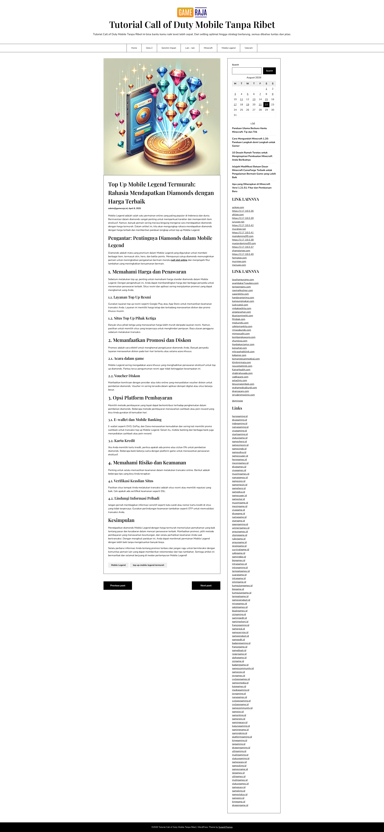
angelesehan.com (241, 312)
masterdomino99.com (244, 243)
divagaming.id (239, 420)
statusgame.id (239, 438)
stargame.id (238, 520)
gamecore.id (238, 481)
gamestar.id (238, 499)
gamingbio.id (239, 556)
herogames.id (239, 459)
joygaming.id (239, 693)
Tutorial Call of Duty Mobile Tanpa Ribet (192, 24)
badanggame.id (240, 664)
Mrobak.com (238, 319)
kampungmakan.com (243, 301)
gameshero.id (239, 441)
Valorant (249, 48)
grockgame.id (239, 546)
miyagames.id (239, 603)
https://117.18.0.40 (243, 254)
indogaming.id (239, 423)
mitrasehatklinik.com (243, 351)
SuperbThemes (226, 827)
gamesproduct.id (241, 600)
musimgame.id (240, 502)
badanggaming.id (241, 643)
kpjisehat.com (239, 348)
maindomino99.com (243, 236)
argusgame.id (239, 542)
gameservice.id (240, 632)
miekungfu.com (240, 322)
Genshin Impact (169, 48)
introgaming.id (240, 567)
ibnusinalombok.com (243, 384)
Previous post (117, 585)
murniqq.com (239, 261)
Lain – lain (190, 48)
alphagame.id (239, 657)
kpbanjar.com (239, 355)
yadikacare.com (240, 376)
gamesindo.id (239, 448)
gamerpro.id (238, 718)
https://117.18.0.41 (243, 232)
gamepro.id (238, 798)
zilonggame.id (239, 535)
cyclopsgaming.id (241, 700)
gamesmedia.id (240, 682)
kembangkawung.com (243, 337)
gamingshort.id (240, 621)
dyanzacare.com (240, 391)
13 (253, 99)
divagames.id (239, 466)
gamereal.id (238, 628)
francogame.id (239, 646)
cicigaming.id (239, 614)
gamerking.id (239, 715)
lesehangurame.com (243, 279)
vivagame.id (238, 510)
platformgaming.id (242, 737)
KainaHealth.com (241, 369)
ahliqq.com (238, 214)
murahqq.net (239, 229)
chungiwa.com (239, 340)
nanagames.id (239, 697)
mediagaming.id (240, 690)
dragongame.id (240, 805)
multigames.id (240, 780)
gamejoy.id (238, 711)
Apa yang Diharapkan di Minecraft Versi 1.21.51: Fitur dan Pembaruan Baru (252, 187)
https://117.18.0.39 (243, 218)
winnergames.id (240, 528)
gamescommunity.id (243, 668)
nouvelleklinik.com (242, 366)
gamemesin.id (239, 484)
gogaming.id (238, 744)
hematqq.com (239, 257)
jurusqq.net (238, 221)
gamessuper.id (240, 456)
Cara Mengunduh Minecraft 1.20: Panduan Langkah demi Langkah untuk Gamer (253, 142)
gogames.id (238, 773)
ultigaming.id (239, 751)
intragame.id (239, 578)
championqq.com (241, 250)
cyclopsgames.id (241, 679)
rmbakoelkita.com (241, 308)
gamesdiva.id (239, 452)
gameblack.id (239, 650)
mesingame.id (239, 506)
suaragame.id (239, 574)
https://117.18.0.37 (243, 247)
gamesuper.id (239, 495)
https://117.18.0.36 (243, 211)
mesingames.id (240, 463)
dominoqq (237, 400)
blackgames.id (239, 610)
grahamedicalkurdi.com (244, 387)
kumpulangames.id (242, 585)
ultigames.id (238, 776)
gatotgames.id (240, 607)
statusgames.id (240, 783)
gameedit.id (238, 639)
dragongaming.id (241, 747)
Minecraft (208, 48)
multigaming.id (240, 755)
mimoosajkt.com (241, 333)
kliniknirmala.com (241, 362)
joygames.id (238, 675)
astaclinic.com (239, 380)
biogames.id (238, 560)
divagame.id (238, 513)
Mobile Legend (229, 48)
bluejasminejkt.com (242, 315)
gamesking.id (239, 765)
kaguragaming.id (241, 726)
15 (266, 99)
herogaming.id (240, 416)
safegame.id (238, 553)
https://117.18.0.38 (243, 239)
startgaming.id (240, 434)
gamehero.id (239, 488)
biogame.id (238, 589)
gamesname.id (240, 769)
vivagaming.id (239, 430)
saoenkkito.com (240, 294)
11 (241, 99)
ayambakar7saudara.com (245, 283)
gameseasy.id (239, 762)
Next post (206, 585)
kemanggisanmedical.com (246, 358)
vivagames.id (239, 470)
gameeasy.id (238, 787)
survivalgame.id (240, 549)
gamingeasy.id (239, 722)
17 (235, 104)
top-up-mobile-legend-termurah (148, 565)
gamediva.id (238, 492)
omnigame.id (239, 582)
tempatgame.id (240, 596)
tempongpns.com (241, 286)
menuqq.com (239, 265)
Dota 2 (149, 48)
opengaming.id (240, 524)
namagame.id (239, 517)
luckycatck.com (240, 304)
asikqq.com (238, 207)
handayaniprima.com (243, 297)
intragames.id (239, 564)
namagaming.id (240, 427)
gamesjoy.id (238, 672)
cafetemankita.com (242, 326)
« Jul (252, 123)
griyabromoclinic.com (243, 394)
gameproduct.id (240, 636)
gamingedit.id (239, 618)
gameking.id (238, 791)
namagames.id (240, 477)
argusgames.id (240, 531)
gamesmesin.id (240, 445)
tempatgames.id (241, 571)
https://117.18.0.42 (243, 225)
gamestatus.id (239, 794)
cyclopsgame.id (240, 704)
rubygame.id (238, 538)
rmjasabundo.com (241, 330)
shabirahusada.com (242, 373)
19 (247, 104)
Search (235, 64)
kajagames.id (239, 686)
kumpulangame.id (241, 592)
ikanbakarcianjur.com (243, 344)
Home (134, 48)
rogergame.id (239, 654)
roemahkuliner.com (242, 290)
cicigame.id (238, 661)
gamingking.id (239, 733)
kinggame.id (238, 801)
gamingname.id (240, 729)
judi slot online (179, 260)
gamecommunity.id (242, 708)
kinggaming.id (239, 740)
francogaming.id (240, 625)
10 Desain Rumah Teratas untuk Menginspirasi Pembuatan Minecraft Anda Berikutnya (252, 156)
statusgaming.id (240, 758)
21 (260, 104)
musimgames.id (240, 474)
